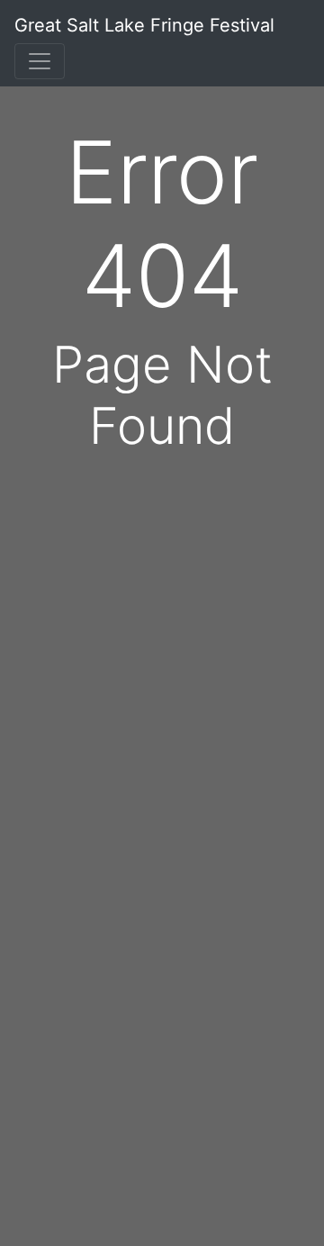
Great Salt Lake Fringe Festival (144, 25)
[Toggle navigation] (39, 61)
